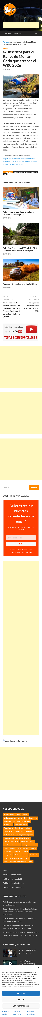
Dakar (31, 818)
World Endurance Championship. (15, 861)
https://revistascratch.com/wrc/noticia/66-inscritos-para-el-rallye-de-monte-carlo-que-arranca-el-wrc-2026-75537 (21, 161)
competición (22, 818)
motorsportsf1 (9, 838)
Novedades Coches (27, 841)
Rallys (17, 855)
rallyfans (17, 851)
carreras (25, 815)
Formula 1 (7, 821)
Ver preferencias (21, 1006)
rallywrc (24, 855)
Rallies (22, 172)
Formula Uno (8, 828)
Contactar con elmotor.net (13, 887)
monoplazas (19, 831)
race (18, 845)
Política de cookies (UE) (12, 879)
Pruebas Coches (9, 845)
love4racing (8, 831)
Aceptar (21, 993)
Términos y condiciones (12, 875)
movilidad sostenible (11, 841)
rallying (25, 851)
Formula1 (16, 821)
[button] (38, 968)
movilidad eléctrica (22, 838)
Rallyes (5, 48)
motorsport (29, 831)
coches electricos (10, 818)
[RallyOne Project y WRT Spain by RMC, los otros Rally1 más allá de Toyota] (21, 235)
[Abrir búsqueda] (36, 33)
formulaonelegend (21, 825)
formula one (8, 825)
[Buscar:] (21, 487)
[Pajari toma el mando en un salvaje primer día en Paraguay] (21, 198)
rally (28, 172)
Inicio (5, 870)
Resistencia (34, 855)
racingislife (33, 845)
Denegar (21, 1000)
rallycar (25, 848)
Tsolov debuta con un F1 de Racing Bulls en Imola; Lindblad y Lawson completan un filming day (20, 912)
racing (25, 845)
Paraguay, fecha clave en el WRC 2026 (20, 284)
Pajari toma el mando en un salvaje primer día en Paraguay (18, 213)
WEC (27, 858)
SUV (5, 858)
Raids (16, 172)
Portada (6, 42)
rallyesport (8, 851)
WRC (5, 174)
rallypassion (8, 855)
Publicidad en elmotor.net (13, 883)
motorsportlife (9, 835)
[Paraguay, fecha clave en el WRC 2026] (21, 271)
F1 (36, 818)
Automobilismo (9, 815)
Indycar (27, 828)
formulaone (26, 821)
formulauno (19, 828)
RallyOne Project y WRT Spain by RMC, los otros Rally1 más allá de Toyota (20, 249)
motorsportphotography (24, 835)
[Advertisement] (22, 25)
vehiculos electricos (16, 858)
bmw (18, 815)
